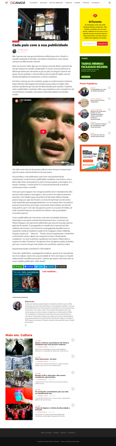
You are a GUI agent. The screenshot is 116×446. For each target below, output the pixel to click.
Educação (43, 2)
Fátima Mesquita (42, 379)
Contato (63, 432)
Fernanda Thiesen (43, 347)
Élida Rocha (24, 50)
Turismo (77, 2)
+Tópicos (85, 2)
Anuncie (56, 432)
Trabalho (68, 2)
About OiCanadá (46, 432)
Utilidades (33, 2)
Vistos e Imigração (56, 2)
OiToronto (96, 2)
